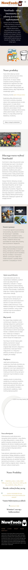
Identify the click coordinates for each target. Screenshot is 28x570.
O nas (10, 528)
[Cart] (21, 1)
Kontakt (4, 530)
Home (3, 528)
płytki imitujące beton (19, 94)
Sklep (16, 528)
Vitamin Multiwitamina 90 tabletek (14, 501)
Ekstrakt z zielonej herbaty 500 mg (14, 488)
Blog (22, 528)
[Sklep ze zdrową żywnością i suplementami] (11, 5)
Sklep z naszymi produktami (12, 122)
